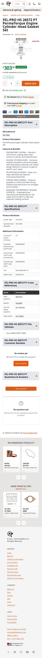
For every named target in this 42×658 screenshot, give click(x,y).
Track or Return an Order (16, 629)
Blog (9, 592)
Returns (10, 556)
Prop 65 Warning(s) (30, 433)
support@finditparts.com (16, 632)
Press (9, 602)
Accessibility (11, 622)
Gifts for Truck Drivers (15, 578)
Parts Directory (12, 572)
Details (31, 97)
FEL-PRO (6, 135)
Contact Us (11, 605)
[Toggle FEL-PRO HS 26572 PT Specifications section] (37, 208)
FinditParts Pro (12, 566)
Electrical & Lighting (12, 10)
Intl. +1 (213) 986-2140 (15, 639)
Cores (9, 553)
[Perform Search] (24, 3)
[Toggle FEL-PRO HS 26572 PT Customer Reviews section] (37, 342)
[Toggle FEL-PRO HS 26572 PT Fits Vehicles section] (37, 325)
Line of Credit (12, 562)
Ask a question (21, 389)
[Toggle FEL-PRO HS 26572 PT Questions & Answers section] (37, 375)
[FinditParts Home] (8, 4)
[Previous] (18, 477)
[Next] (24, 477)
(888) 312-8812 (12, 635)
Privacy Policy (12, 619)
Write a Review (20, 34)
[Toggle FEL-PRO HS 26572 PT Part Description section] (37, 124)
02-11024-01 (20, 307)
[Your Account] (29, 4)
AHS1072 (19, 297)
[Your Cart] (39, 4)
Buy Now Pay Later (14, 575)
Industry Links (12, 569)
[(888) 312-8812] (34, 4)
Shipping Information (15, 559)
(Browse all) (21, 489)
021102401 (20, 316)
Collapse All (21, 116)
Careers (10, 596)
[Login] (29, 4)
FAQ (8, 599)
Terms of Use (12, 616)
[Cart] (39, 4)
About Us (10, 589)
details (19, 105)
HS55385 (19, 303)
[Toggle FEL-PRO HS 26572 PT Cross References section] (37, 284)
